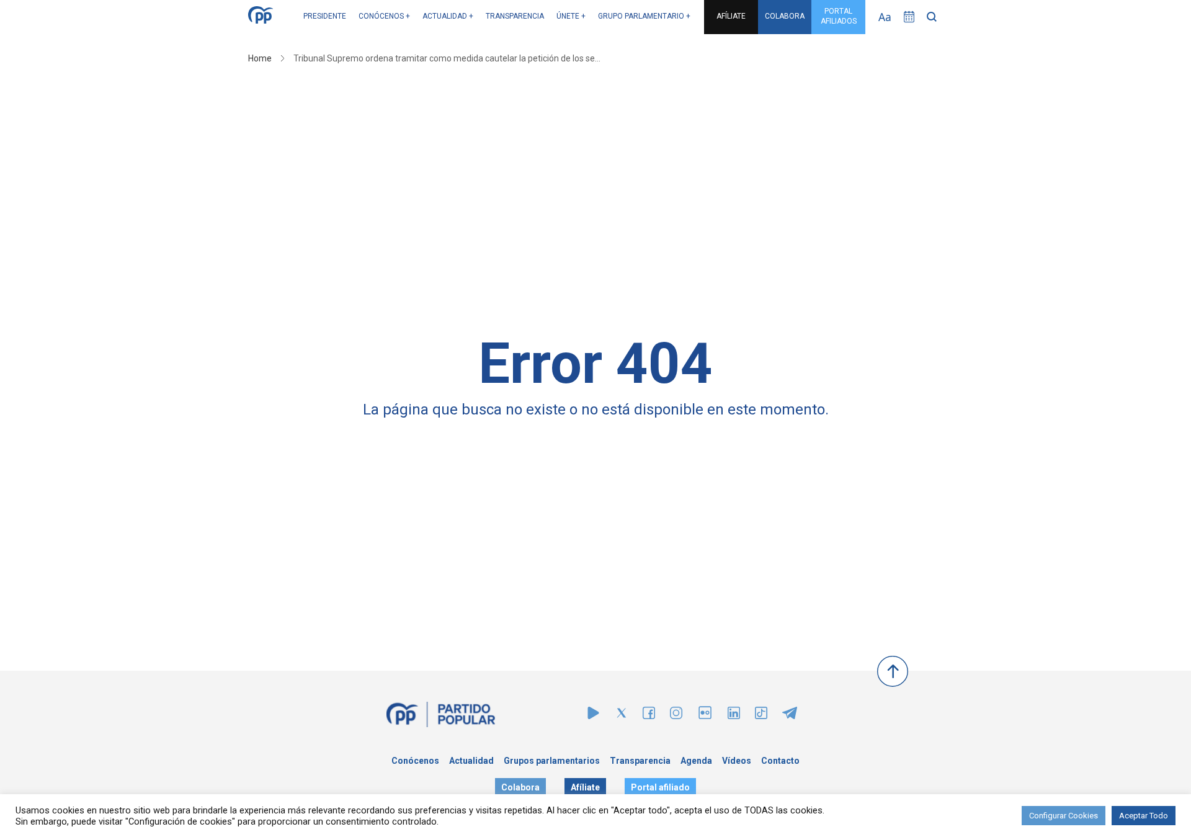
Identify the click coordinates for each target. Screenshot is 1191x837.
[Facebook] (649, 716)
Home (260, 58)
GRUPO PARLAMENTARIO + (644, 16)
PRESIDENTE (324, 16)
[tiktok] (761, 716)
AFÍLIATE (731, 16)
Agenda (696, 761)
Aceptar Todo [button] (1143, 815)
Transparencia (640, 761)
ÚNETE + (571, 16)
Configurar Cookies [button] (1063, 815)
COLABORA (785, 16)
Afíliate (585, 787)
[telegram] (789, 716)
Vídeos (736, 761)
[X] (621, 716)
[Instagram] (676, 716)
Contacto (780, 761)
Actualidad (471, 761)
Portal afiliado (660, 787)
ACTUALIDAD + (447, 16)
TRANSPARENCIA (515, 16)
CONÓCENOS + (384, 16)
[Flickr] (705, 719)
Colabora (520, 787)
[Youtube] (593, 716)
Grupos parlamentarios (552, 761)
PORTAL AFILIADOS (839, 16)
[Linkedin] (734, 716)
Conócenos (415, 761)
